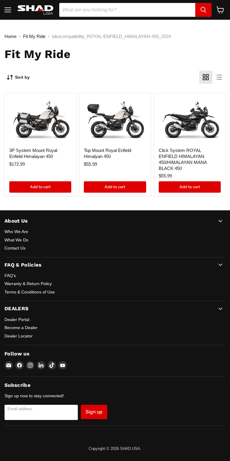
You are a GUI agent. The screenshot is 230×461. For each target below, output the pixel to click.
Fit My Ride (34, 36)
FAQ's (10, 275)
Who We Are (16, 231)
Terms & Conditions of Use (29, 292)
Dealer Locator (18, 336)
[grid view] (205, 77)
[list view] (219, 77)
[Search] (203, 10)
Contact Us (14, 248)
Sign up (94, 412)
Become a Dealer (20, 327)
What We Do (16, 240)
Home (10, 36)
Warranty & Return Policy (28, 283)
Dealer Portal (16, 319)
